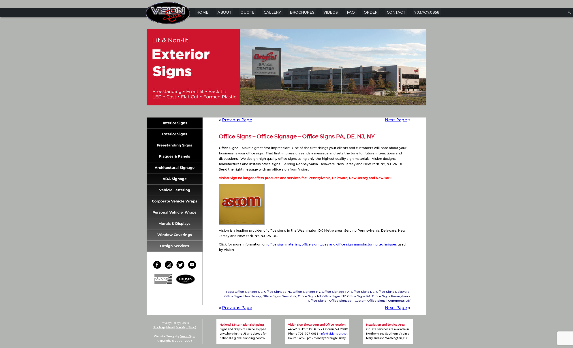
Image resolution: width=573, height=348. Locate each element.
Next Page (396, 119)
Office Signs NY (334, 296)
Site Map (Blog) (186, 327)
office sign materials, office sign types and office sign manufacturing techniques (332, 244)
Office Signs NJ (309, 296)
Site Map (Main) (163, 327)
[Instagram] (170, 267)
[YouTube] (192, 267)
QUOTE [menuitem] (247, 12)
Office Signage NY (306, 291)
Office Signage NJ (277, 291)
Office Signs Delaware (393, 291)
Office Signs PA (358, 296)
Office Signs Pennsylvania (391, 296)
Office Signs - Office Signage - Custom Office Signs (346, 300)
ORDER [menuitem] (371, 12)
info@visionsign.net (334, 333)
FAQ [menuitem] (351, 12)
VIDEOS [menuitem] (330, 12)
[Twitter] (181, 267)
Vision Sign (187, 336)
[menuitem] (569, 12)
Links (185, 323)
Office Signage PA (335, 291)
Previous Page (237, 119)
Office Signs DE (362, 291)
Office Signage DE (249, 291)
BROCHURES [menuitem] (302, 12)
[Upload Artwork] (185, 283)
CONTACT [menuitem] (396, 12)
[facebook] (158, 267)
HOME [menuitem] (202, 12)
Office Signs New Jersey (242, 296)
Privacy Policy (170, 323)
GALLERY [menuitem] (272, 12)
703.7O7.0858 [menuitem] (426, 12)
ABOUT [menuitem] (224, 12)
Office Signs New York (279, 296)
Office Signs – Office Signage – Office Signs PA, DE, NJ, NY (297, 136)
